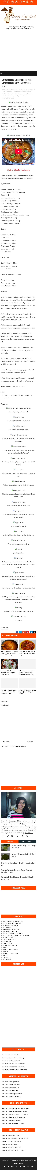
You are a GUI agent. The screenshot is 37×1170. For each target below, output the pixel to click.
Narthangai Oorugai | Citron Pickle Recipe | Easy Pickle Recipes (27, 653)
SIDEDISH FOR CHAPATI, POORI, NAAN (15, 935)
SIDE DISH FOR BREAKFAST (12, 923)
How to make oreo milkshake (11, 1147)
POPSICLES (6, 957)
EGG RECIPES (7, 943)
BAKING (5, 951)
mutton (29, 92)
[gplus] (12, 2)
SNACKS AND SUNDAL (10, 949)
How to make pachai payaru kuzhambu (15, 1114)
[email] (24, 2)
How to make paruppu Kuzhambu (13, 1067)
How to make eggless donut (11, 1135)
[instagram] (16, 2)
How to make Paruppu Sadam (12, 1094)
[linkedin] (17, 836)
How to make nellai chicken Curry (13, 1058)
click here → (29, 833)
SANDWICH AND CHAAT (10, 953)
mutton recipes (6, 94)
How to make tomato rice (10, 1088)
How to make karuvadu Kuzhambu (13, 1064)
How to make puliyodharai (10, 1082)
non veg (14, 94)
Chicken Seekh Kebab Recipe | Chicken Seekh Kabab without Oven (17, 878)
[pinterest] (31, 2)
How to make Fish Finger (10, 1144)
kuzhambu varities (20, 92)
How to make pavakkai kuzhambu (13, 1123)
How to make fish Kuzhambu (11, 1061)
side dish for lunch (7, 96)
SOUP (4, 947)
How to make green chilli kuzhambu (13, 1117)
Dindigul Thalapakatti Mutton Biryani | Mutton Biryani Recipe (27, 691)
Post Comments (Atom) (18, 746)
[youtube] (27, 2)
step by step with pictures (22, 96)
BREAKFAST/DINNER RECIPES (12, 921)
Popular (9, 842)
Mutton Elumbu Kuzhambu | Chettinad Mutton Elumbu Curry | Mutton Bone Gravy (26, 672)
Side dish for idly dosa (25, 94)
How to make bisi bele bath (11, 1085)
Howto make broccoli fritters (11, 1141)
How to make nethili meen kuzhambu (14, 1070)
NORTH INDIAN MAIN (10, 925)
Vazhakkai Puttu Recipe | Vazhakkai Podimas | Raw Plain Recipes (8, 672)
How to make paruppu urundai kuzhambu (15, 1108)
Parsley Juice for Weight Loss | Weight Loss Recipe (24, 846)
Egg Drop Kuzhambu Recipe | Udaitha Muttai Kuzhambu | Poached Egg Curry (9, 653)
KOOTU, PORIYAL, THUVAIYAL (12, 933)
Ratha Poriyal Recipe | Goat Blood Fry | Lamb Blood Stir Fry (18, 864)
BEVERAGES (6, 959)
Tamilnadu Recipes (8, 98)
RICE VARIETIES (7, 927)
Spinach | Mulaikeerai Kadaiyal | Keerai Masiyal (24, 855)
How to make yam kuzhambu (11, 1120)
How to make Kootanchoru (11, 1097)
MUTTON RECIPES (8, 937)
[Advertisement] (18, 51)
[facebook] (8, 2)
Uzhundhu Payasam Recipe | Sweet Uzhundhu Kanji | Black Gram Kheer (9, 691)
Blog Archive (27, 842)
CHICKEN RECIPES (8, 939)
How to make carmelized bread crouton (15, 1138)
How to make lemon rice (10, 1091)
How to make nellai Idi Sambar (12, 1055)
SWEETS (5, 955)
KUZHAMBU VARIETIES (10, 931)
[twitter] (4, 2)
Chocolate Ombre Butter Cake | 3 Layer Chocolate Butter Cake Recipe (16, 871)
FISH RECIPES (7, 941)
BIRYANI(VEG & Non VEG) (11, 929)
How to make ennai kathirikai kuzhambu (15, 1111)
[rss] (20, 2)
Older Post (30, 742)
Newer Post (6, 742)
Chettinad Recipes (7, 92)
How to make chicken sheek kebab (13, 1150)
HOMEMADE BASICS (9, 945)
